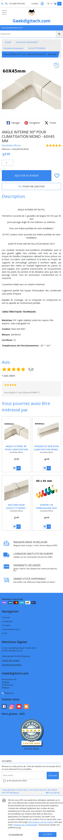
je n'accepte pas (16, 834)
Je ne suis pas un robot (17, 780)
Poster (52, 122)
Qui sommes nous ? (11, 629)
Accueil (8, 42)
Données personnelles (11, 664)
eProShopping (12, 792)
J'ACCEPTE (47, 834)
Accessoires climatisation (27, 42)
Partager (15, 122)
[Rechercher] (59, 34)
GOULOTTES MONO (36, 48)
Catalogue (7, 621)
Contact (34, 3)
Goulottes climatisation (13, 48)
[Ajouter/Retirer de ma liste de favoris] (57, 176)
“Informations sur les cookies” (41, 822)
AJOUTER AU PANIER (27, 175)
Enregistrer (34, 122)
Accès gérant (53, 792)
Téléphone (8, 693)
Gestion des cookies (10, 660)
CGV (5, 633)
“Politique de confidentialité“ (25, 825)
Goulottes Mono (11, 145)
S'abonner (52, 775)
